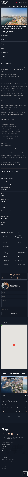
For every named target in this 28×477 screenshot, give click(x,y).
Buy (6, 6)
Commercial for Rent (7, 452)
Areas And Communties (8, 459)
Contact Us (5, 468)
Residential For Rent (7, 444)
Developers (5, 457)
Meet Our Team (6, 464)
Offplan (4, 446)
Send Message (14, 313)
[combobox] (3, 309)
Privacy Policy (5, 466)
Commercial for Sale (7, 450)
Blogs (3, 448)
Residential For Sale (7, 442)
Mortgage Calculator (7, 461)
